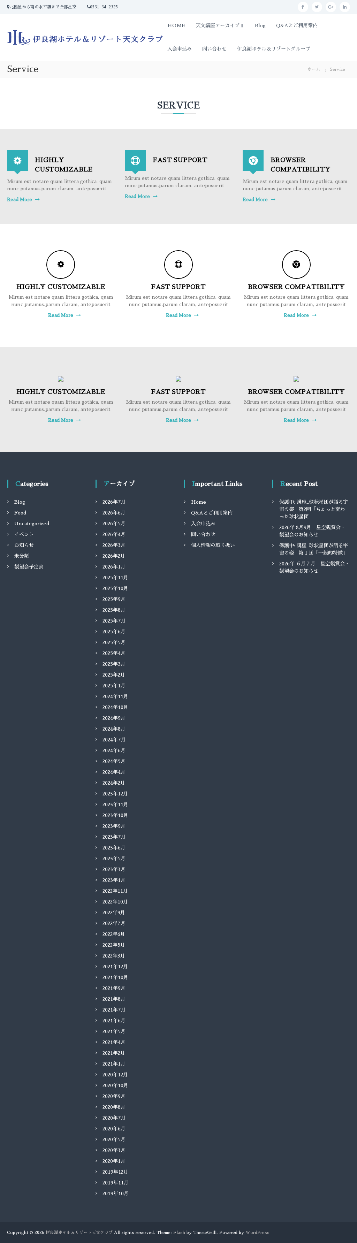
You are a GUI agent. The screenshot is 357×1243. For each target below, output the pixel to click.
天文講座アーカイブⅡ (220, 25)
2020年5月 (114, 1139)
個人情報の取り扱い (213, 545)
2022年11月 (115, 891)
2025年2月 (113, 674)
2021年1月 (114, 1063)
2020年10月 (115, 1085)
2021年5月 (114, 1031)
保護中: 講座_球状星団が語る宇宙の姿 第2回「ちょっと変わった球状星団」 (313, 509)
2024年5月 (114, 761)
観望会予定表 (29, 566)
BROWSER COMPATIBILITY (296, 287)
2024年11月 (115, 696)
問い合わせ (214, 48)
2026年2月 (113, 556)
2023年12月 (115, 793)
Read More (19, 199)
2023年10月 (115, 815)
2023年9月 (114, 826)
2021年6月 (114, 1020)
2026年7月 (114, 502)
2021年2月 (113, 1053)
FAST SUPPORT (180, 160)
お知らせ (24, 545)
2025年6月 (114, 631)
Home (198, 502)
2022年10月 (115, 901)
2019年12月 (115, 1171)
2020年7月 (114, 1117)
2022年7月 (114, 923)
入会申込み (179, 48)
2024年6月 (114, 750)
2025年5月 (114, 642)
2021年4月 (114, 1042)
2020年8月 (114, 1107)
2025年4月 (114, 653)
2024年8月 (114, 728)
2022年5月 (113, 945)
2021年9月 (114, 988)
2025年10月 (115, 588)
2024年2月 (113, 782)
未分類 (21, 556)
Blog (260, 25)
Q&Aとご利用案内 (297, 25)
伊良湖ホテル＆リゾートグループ (273, 48)
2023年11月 (115, 804)
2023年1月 (114, 880)
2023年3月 (114, 869)
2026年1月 (114, 566)
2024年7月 (114, 739)
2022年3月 (113, 955)
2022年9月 (113, 912)
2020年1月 (114, 1161)
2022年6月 (113, 934)
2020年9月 (114, 1096)
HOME (176, 25)
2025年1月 (114, 685)
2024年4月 (114, 772)
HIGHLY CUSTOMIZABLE (60, 287)
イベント (24, 534)
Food (20, 512)
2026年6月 (114, 512)
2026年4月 (114, 534)
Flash (179, 1232)
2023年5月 (114, 858)
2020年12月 (115, 1074)
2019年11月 (115, 1182)
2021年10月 (115, 977)
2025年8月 (114, 610)
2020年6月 (114, 1128)
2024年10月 (115, 707)
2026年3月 (114, 545)
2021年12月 (115, 966)
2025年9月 (114, 599)
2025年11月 (115, 577)
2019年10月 (115, 1193)
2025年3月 (114, 664)
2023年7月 (114, 836)
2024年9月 (114, 718)
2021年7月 (114, 1009)
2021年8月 (114, 999)
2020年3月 (114, 1150)
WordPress (257, 1232)
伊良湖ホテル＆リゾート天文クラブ (79, 1232)
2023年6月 (114, 847)
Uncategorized (32, 523)
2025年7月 (114, 620)
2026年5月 (114, 523)
